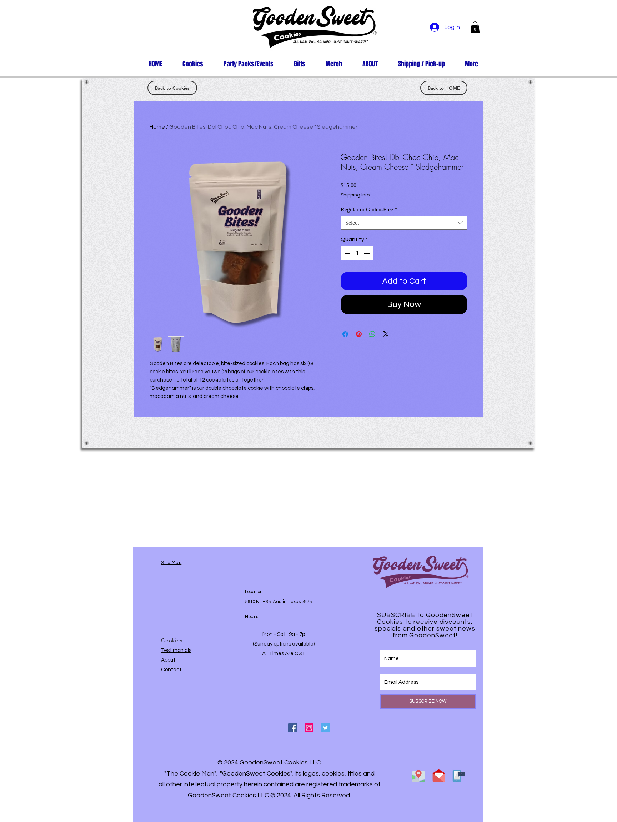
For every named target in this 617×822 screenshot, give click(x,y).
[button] (475, 27)
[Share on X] (386, 334)
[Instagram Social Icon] (309, 727)
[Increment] (367, 253)
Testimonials (176, 650)
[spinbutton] (357, 253)
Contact (171, 669)
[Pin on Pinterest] (359, 334)
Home (157, 127)
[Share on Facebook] (345, 334)
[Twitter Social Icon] (325, 727)
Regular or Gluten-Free (369, 209)
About (168, 660)
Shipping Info (355, 195)
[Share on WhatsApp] (372, 334)
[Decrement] (347, 253)
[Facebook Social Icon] (292, 727)
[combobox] (404, 223)
